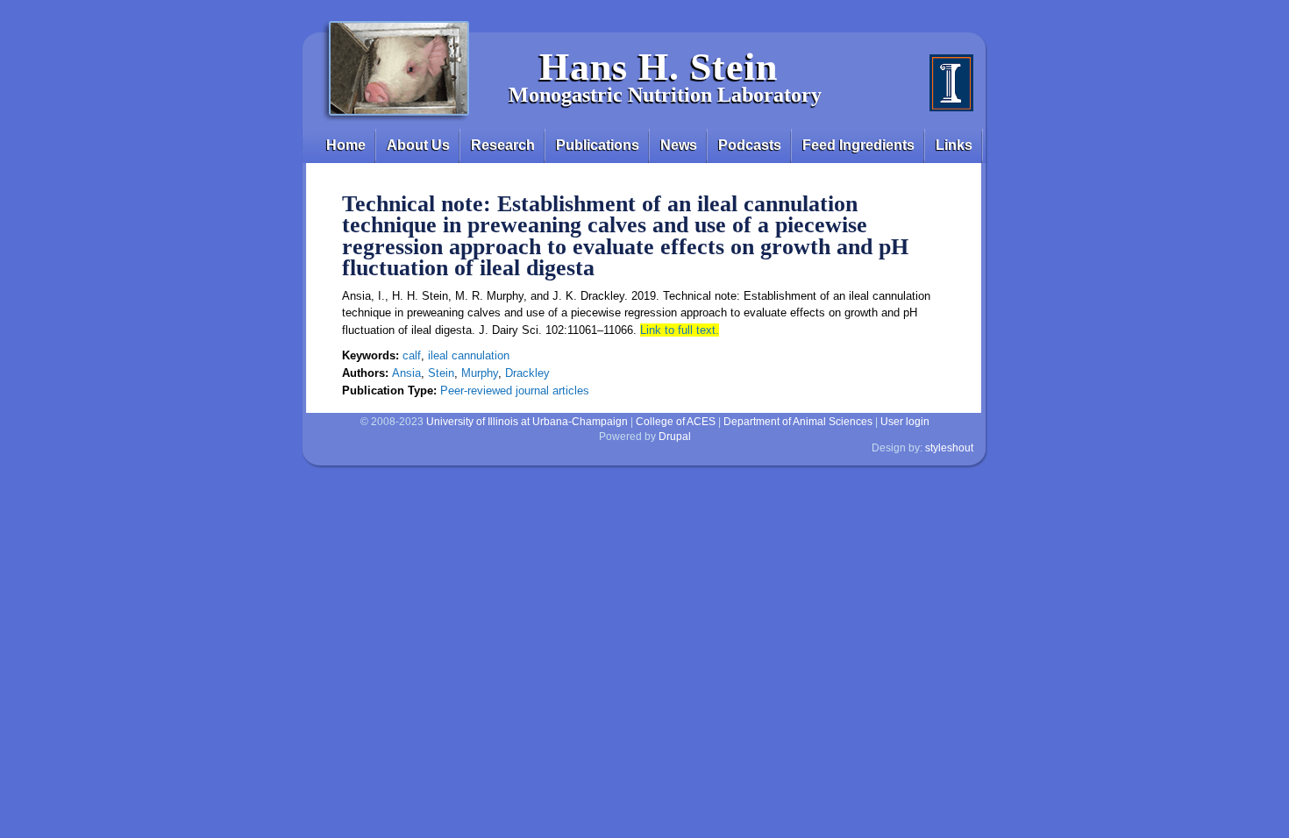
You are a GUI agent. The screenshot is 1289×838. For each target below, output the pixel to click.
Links (954, 145)
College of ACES (676, 421)
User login (904, 421)
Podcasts (749, 145)
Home (346, 145)
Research (503, 145)
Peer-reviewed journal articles (514, 390)
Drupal (675, 436)
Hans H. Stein (658, 67)
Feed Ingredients (858, 145)
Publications (597, 145)
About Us (418, 145)
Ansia (406, 373)
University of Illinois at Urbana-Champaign (527, 421)
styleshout (949, 448)
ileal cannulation (468, 355)
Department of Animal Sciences (797, 421)
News (678, 145)
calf (411, 355)
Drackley (527, 373)
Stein (441, 373)
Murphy (479, 373)
